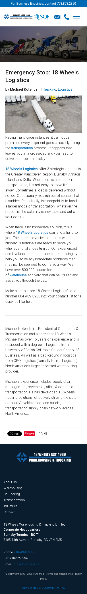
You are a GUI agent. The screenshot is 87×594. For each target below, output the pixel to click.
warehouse (18, 275)
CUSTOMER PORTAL (53, 587)
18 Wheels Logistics (21, 169)
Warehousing (13, 488)
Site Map (39, 573)
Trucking (49, 89)
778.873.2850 (66, 4)
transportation (22, 148)
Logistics (65, 89)
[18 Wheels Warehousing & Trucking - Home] (26, 16)
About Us (10, 482)
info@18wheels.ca (26, 564)
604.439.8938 (23, 552)
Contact (9, 512)
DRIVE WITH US (31, 587)
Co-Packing (12, 494)
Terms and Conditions (59, 573)
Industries (10, 506)
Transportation (14, 500)
